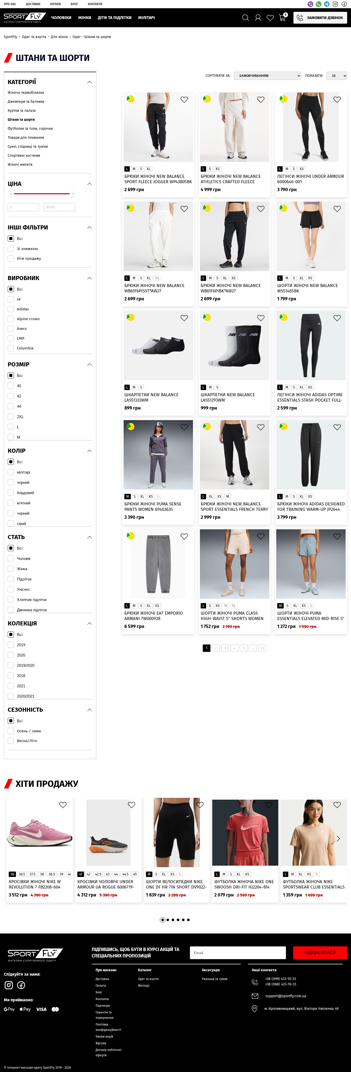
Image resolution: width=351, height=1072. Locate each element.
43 (107, 874)
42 (88, 874)
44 (116, 874)
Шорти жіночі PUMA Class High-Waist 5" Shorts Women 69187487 (232, 616)
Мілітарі (143, 985)
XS (218, 169)
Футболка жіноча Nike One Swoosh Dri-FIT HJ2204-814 (244, 884)
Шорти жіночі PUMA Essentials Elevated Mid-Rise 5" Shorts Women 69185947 (310, 616)
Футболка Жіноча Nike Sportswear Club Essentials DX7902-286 (314, 884)
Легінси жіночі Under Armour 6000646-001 (310, 179)
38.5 (52, 874)
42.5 (98, 874)
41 (80, 874)
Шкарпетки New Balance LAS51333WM (151, 397)
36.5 (22, 874)
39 (61, 874)
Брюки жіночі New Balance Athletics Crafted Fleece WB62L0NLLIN (231, 179)
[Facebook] (344, 4)
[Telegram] (327, 4)
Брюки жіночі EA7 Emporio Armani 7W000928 (153, 616)
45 (135, 874)
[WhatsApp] (318, 4)
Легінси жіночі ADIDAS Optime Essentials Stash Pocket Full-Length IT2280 (310, 397)
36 (12, 874)
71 (262, 648)
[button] (338, 838)
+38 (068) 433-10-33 (280, 984)
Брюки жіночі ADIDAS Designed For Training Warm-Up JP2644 (311, 506)
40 (70, 874)
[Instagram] (335, 4)
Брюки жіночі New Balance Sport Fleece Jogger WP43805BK (158, 179)
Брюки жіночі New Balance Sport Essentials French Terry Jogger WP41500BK (234, 506)
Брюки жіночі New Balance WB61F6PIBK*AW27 (231, 288)
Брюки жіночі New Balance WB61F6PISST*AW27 (154, 288)
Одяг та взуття (148, 979)
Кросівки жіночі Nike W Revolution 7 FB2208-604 (35, 884)
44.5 (125, 874)
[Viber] (310, 4)
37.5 (32, 874)
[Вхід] (258, 18)
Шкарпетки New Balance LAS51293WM (228, 397)
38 (42, 874)
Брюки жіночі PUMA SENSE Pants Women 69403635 (152, 506)
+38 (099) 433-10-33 (280, 979)
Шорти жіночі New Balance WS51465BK (307, 288)
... (253, 648)
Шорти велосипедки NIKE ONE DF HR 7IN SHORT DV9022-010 (176, 884)
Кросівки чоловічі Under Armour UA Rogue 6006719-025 (105, 884)
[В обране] (185, 101)
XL (149, 169)
